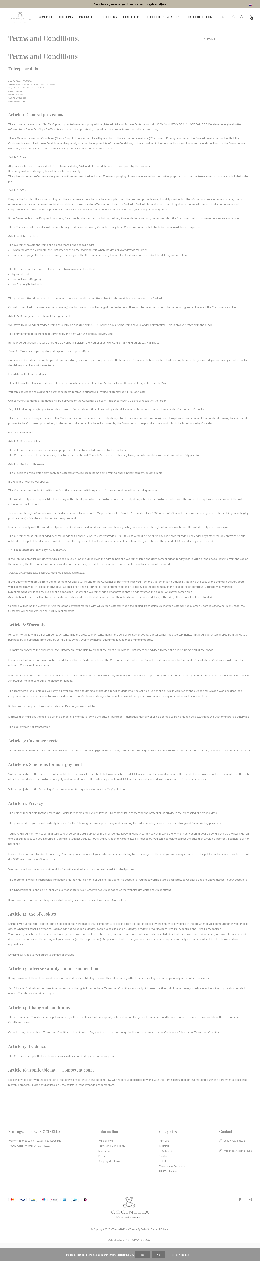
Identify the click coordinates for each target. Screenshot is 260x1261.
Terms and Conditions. (111, 1145)
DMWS (145, 1229)
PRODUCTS (86, 17)
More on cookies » (180, 1254)
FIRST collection (199, 17)
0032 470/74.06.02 (234, 1140)
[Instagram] (250, 1199)
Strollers (109, 17)
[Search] (242, 17)
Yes (143, 1254)
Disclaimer (104, 1150)
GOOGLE (147, 1239)
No (158, 1254)
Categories (168, 1131)
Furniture (45, 17)
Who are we (105, 1140)
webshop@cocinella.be (238, 1150)
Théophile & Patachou (163, 17)
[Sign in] (233, 17)
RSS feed (164, 1229)
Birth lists (131, 17)
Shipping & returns (109, 1161)
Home (211, 38)
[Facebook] (240, 1199)
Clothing (66, 17)
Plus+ (154, 1229)
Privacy (102, 1156)
